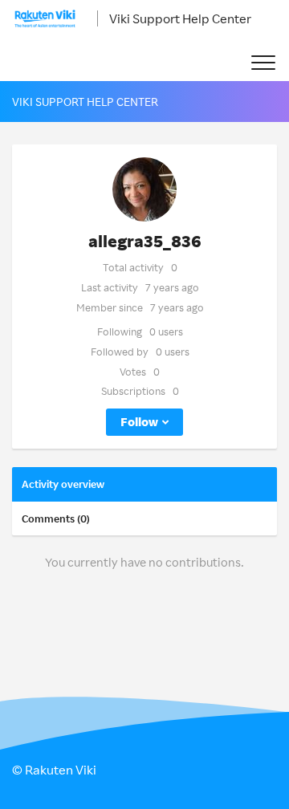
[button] (263, 63)
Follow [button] (139, 421)
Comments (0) (56, 518)
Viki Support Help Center (180, 18)
